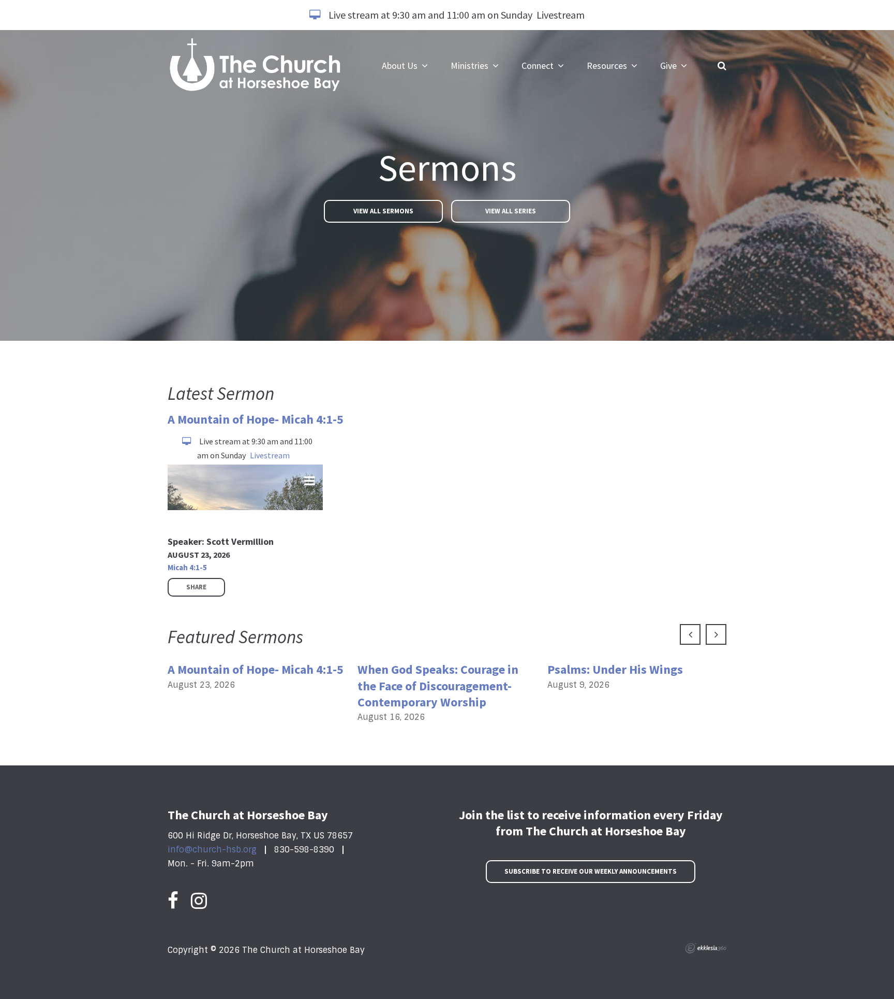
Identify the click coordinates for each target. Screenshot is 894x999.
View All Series (510, 211)
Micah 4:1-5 (187, 567)
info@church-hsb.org (212, 849)
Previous (690, 634)
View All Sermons (383, 211)
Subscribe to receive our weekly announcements (590, 871)
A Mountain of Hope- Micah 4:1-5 (256, 419)
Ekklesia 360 (705, 948)
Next (716, 634)
